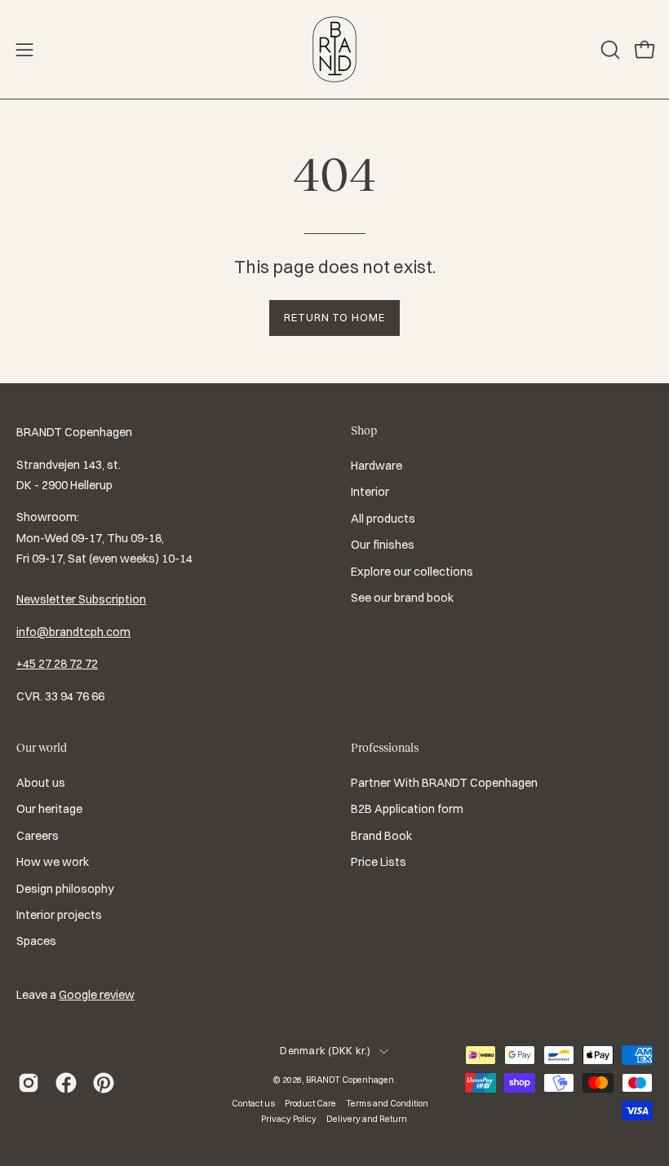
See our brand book (402, 597)
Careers (37, 835)
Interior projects (59, 915)
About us (40, 782)
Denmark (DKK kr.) (325, 1051)
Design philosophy (65, 888)
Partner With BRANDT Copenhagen (444, 782)
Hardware (376, 465)
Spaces (36, 941)
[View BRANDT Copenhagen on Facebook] (66, 1083)
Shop (364, 430)
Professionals (385, 747)
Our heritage (49, 809)
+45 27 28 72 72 (57, 663)
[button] (608, 49)
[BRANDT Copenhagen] (334, 49)
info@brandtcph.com (73, 632)
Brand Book (381, 835)
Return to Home (334, 317)
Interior (370, 492)
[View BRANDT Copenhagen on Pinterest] (103, 1083)
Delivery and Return (366, 1118)
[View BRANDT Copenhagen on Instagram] (28, 1083)
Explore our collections (412, 571)
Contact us (253, 1103)
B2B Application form (407, 809)
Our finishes (382, 544)
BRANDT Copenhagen (350, 1079)
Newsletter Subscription (81, 599)
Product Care (310, 1103)
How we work (52, 862)
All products (383, 518)
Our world (41, 747)
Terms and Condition (387, 1103)
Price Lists (378, 862)
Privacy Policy (289, 1118)
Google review (97, 994)
